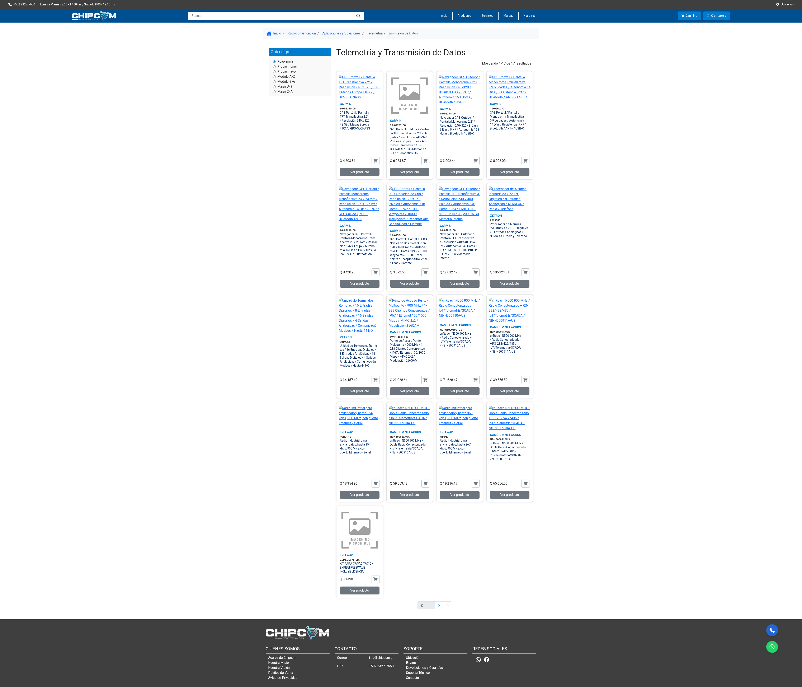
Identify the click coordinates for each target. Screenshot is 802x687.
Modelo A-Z (286, 77)
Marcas (508, 15)
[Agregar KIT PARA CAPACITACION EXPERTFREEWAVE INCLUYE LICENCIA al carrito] (375, 579)
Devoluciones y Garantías (424, 668)
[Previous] (439, 605)
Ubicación (413, 658)
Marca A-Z (285, 87)
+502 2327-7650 (381, 666)
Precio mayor (287, 72)
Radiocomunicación (302, 33)
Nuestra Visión (279, 668)
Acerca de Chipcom (282, 658)
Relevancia (285, 61)
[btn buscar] (358, 16)
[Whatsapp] (478, 659)
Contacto (412, 678)
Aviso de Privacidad (282, 678)
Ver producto (359, 172)
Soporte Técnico (418, 673)
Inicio (444, 15)
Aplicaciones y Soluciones (341, 33)
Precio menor (287, 67)
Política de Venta (280, 673)
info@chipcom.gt (381, 658)
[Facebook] (486, 659)
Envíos (411, 663)
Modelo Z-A (286, 82)
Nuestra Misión (279, 663)
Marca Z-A (285, 92)
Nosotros (530, 15)
